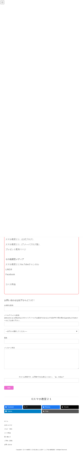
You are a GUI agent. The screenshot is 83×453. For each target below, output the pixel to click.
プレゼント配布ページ (16, 249)
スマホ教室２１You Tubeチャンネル (22, 264)
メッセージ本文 (9, 348)
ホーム (6, 421)
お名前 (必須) (8, 305)
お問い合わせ (8, 444)
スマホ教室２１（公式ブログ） (20, 239)
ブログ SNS (8, 429)
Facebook (10, 274)
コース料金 (11, 284)
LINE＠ (9, 269)
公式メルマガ (8, 425)
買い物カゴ (7, 437)
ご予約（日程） (8, 440)
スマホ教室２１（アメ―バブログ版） (23, 244)
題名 (5, 338)
